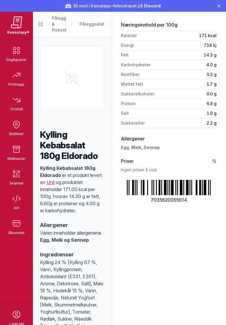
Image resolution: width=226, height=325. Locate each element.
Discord (152, 5)
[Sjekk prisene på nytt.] (214, 161)
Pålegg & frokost (59, 24)
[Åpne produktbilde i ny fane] (72, 78)
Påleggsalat (91, 23)
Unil (50, 182)
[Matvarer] (41, 24)
